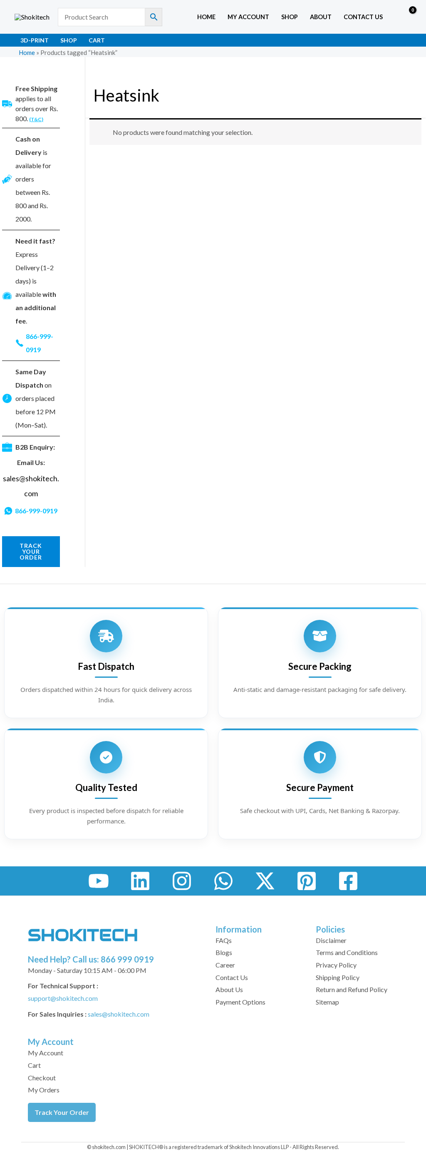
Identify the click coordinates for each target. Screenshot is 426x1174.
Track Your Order (62, 1112)
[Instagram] (181, 881)
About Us (229, 989)
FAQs (223, 940)
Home (206, 16)
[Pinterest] (306, 881)
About (321, 16)
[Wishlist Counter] (391, 17)
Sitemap (327, 1002)
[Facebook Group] (348, 881)
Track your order (31, 551)
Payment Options (240, 1002)
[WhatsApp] (223, 881)
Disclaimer (331, 940)
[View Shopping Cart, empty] (406, 17)
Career (225, 965)
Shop (289, 16)
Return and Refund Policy (351, 989)
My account (248, 16)
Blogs (223, 952)
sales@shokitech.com (118, 1014)
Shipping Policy (337, 977)
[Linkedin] (140, 881)
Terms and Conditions (347, 952)
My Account (45, 1053)
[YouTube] (98, 881)
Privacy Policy (336, 965)
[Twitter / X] (265, 881)
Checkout (42, 1078)
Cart (97, 40)
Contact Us (363, 16)
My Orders (43, 1090)
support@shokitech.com (63, 998)
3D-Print (34, 40)
